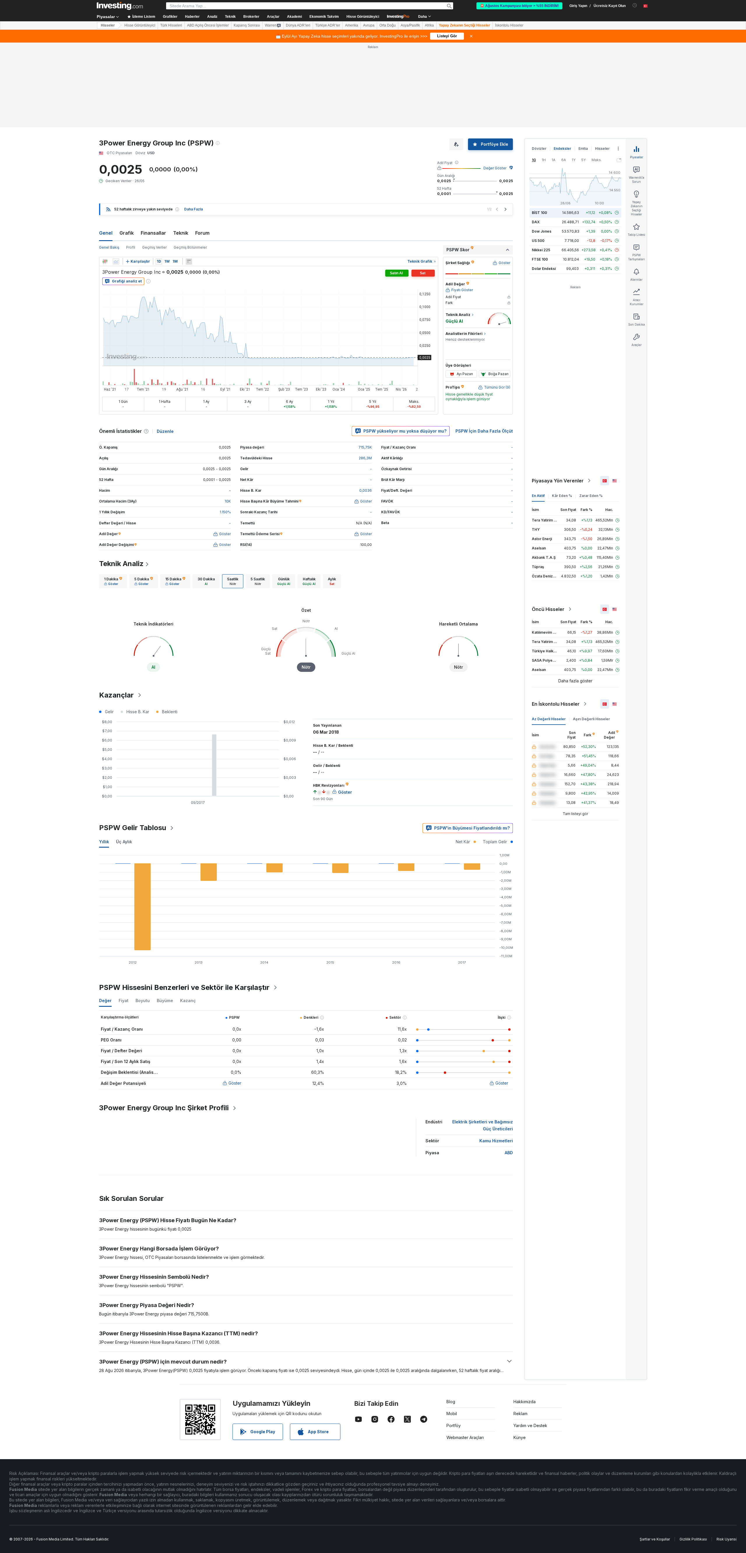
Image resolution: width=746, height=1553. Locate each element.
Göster (234, 1083)
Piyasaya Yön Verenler (558, 481)
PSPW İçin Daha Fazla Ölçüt (484, 430)
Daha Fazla (193, 209)
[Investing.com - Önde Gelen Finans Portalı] (120, 6)
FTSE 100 (540, 259)
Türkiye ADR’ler (327, 25)
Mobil (451, 1413)
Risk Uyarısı (726, 1539)
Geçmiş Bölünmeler (190, 247)
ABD (509, 1152)
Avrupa (368, 25)
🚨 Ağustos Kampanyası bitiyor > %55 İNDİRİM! (519, 6)
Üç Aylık (124, 841)
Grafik (126, 233)
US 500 (538, 240)
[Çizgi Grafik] (116, 261)
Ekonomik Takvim (324, 17)
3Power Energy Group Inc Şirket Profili (164, 1108)
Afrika (429, 25)
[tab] (113, 581)
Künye (519, 1437)
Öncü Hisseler (548, 609)
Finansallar (153, 233)
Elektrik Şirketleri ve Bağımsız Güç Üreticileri (482, 1125)
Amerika (351, 25)
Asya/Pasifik (410, 25)
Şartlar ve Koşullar (655, 1539)
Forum (202, 233)
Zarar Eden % (591, 495)
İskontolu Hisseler (509, 25)
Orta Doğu (387, 25)
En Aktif (538, 495)
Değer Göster (494, 168)
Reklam (520, 1413)
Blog (450, 1401)
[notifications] (634, 5)
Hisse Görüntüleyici (362, 17)
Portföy (453, 1425)
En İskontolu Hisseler (556, 704)
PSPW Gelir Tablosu (132, 827)
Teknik (180, 233)
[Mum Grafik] (105, 261)
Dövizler (539, 148)
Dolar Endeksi (544, 268)
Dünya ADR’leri (298, 25)
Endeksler (562, 148)
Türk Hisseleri (171, 25)
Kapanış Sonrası (247, 25)
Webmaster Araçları (465, 1437)
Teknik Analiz (121, 563)
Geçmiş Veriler (154, 247)
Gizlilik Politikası (693, 1539)
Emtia (583, 148)
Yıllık (104, 841)
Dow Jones (541, 231)
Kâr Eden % (562, 495)
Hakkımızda (524, 1401)
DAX (536, 222)
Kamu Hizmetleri (496, 1140)
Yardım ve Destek (530, 1425)
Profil (130, 247)
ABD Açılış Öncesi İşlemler (208, 25)
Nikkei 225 (541, 250)
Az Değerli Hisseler (549, 719)
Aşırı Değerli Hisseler (591, 719)
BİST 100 (539, 212)
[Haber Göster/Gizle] (189, 261)
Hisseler (108, 25)
